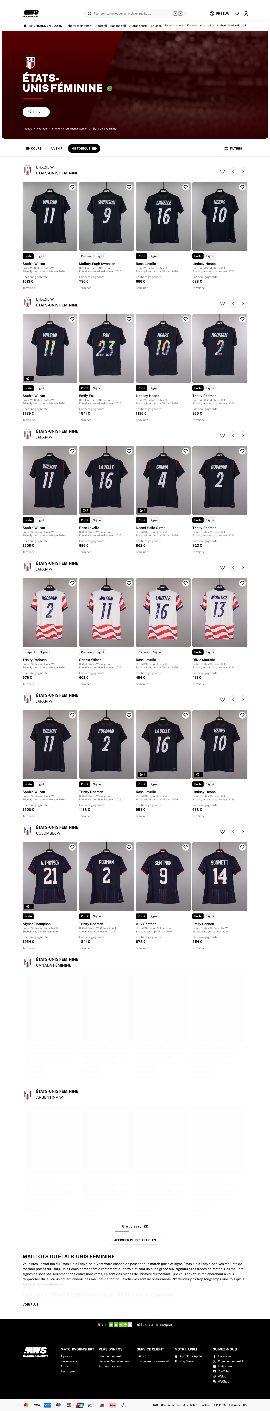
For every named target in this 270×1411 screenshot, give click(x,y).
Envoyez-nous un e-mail (153, 1361)
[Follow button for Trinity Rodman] (242, 319)
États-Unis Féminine (104, 128)
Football (101, 25)
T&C (155, 1405)
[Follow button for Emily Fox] (129, 319)
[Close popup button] (260, 1297)
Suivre (39, 112)
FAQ (139, 1356)
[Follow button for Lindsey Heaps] (242, 187)
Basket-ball (118, 25)
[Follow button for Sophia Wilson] (72, 187)
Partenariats (69, 1361)
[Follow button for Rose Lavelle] (185, 187)
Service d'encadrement (114, 1361)
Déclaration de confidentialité (179, 1405)
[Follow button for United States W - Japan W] (222, 435)
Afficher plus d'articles (135, 1240)
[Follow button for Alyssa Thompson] (72, 847)
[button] (258, 1381)
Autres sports (138, 25)
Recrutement (69, 1371)
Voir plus (30, 1304)
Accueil (27, 128)
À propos (67, 1356)
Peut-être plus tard (229, 1400)
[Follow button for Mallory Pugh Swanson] (129, 187)
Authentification (110, 1366)
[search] (135, 13)
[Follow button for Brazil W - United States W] (222, 171)
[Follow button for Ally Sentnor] (185, 847)
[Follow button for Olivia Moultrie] (242, 583)
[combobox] (229, 1381)
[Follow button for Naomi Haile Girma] (185, 451)
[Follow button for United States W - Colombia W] (222, 831)
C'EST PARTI (229, 1392)
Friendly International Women (69, 128)
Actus (65, 1366)
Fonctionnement (110, 1356)
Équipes (156, 25)
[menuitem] (219, 13)
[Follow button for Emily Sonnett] (242, 847)
